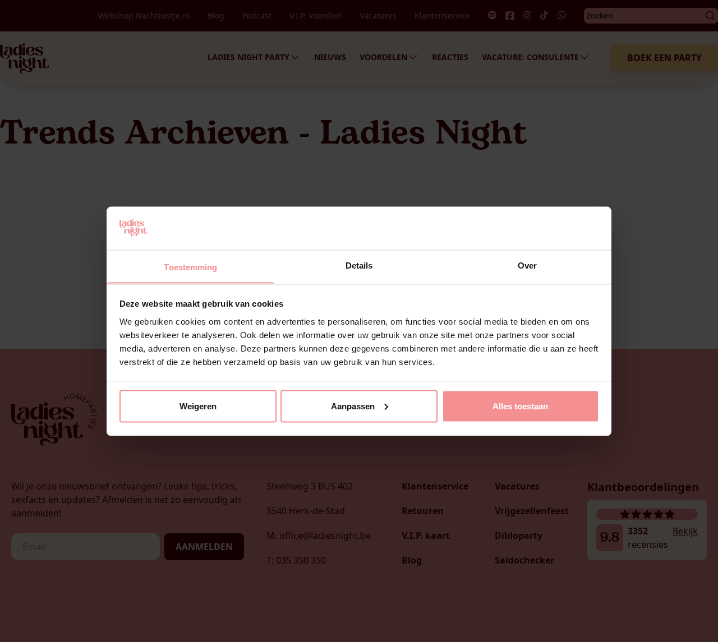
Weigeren (198, 405)
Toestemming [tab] (190, 266)
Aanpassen (353, 405)
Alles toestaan (520, 405)
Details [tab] (359, 265)
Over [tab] (527, 265)
